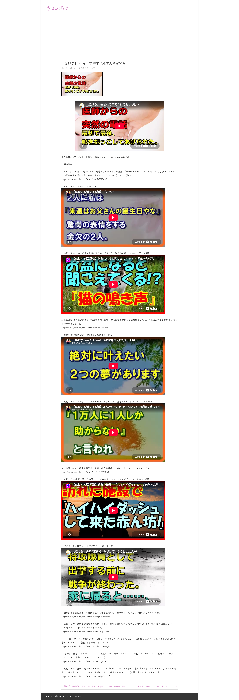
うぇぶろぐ (57, 8)
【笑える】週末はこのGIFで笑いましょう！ (155, 686)
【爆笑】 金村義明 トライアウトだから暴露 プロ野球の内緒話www (94, 686)
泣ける (94, 68)
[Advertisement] (119, 36)
